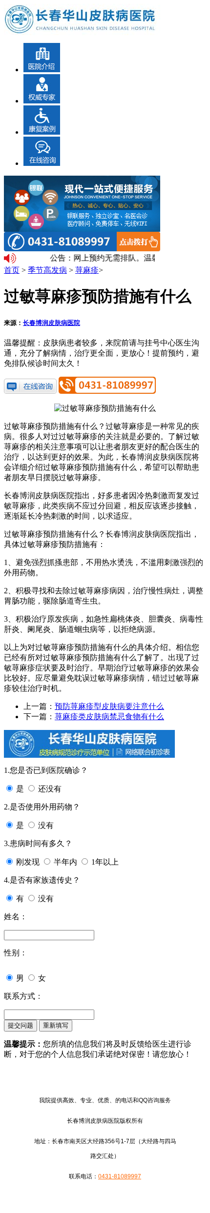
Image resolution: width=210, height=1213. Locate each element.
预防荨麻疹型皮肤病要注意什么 (109, 706)
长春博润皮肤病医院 (51, 322)
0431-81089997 (119, 1176)
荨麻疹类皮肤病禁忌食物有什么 (109, 716)
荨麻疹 (87, 270)
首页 (12, 270)
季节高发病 (47, 270)
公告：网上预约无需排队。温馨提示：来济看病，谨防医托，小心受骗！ (101, 258)
